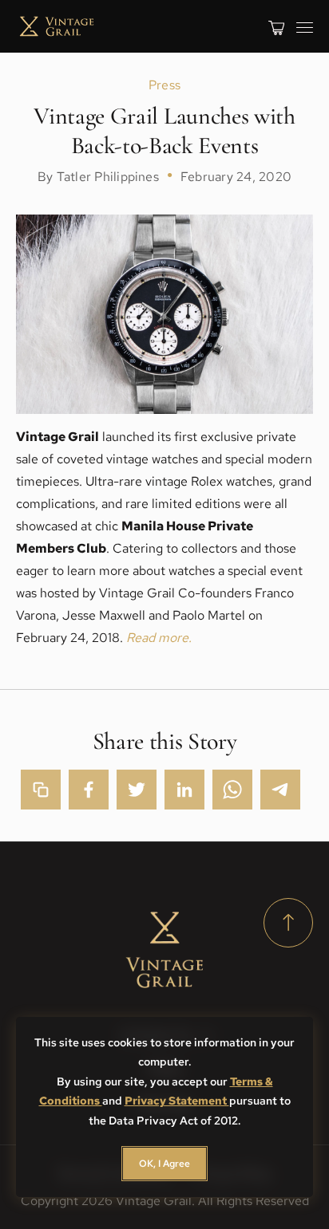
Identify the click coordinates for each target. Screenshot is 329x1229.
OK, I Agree (164, 1163)
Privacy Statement (177, 1100)
